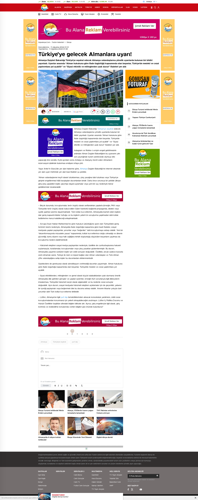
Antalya (78, 7)
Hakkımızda (42, 485)
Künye (40, 482)
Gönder (46, 385)
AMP (111, 485)
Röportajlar (117, 7)
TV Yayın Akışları (98, 489)
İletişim (144, 7)
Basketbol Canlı (115, 482)
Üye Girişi (41, 475)
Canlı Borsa (78, 475)
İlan (128, 7)
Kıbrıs (97, 7)
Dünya (105, 7)
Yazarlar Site (114, 478)
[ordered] (67, 385)
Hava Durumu (73, 14)
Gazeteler (44, 14)
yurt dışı (64, 297)
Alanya (58, 7)
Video (135, 7)
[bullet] (70, 385)
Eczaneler (104, 14)
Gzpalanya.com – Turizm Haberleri (51, 42)
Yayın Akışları (90, 14)
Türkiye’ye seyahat (105, 129)
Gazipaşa (68, 7)
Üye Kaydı (41, 478)
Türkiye (88, 7)
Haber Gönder (97, 482)
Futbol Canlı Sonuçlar (81, 485)
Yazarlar (118, 14)
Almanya (83, 169)
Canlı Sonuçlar (79, 478)
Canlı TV (58, 14)
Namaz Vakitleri (97, 485)
